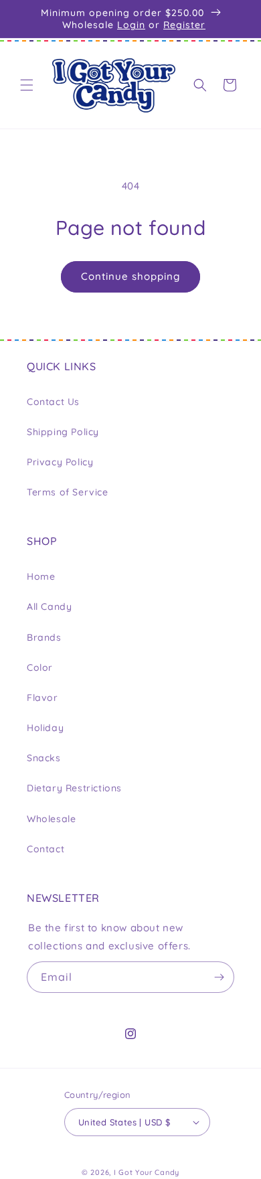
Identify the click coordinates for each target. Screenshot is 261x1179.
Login (131, 25)
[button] (26, 85)
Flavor (42, 698)
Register (184, 25)
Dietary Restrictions (74, 788)
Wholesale (51, 819)
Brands (44, 637)
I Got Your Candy (146, 1172)
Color (40, 667)
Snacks (44, 758)
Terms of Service (67, 492)
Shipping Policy (63, 432)
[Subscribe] (219, 977)
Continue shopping (130, 276)
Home (41, 576)
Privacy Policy (60, 462)
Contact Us (53, 402)
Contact (45, 849)
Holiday (45, 728)
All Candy (49, 607)
